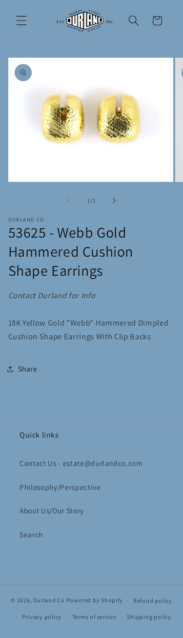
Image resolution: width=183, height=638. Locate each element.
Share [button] (28, 369)
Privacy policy (41, 616)
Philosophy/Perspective (60, 487)
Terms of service (94, 616)
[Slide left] (69, 200)
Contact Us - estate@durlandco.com (81, 463)
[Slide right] (114, 200)
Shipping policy (149, 616)
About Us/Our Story (52, 510)
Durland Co (49, 600)
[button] (21, 20)
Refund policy (152, 600)
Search (31, 534)
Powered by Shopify (94, 600)
